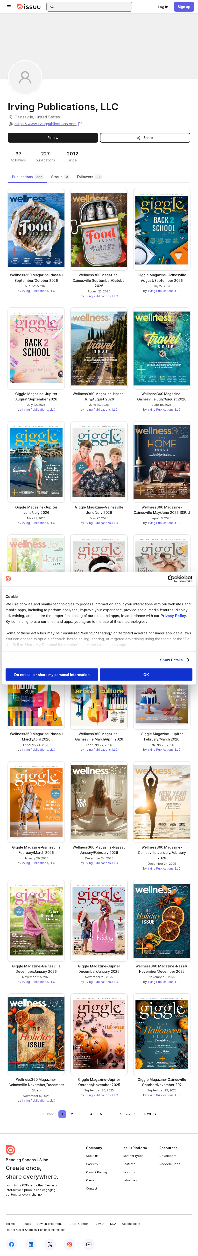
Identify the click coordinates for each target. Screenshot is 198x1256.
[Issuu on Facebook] (11, 1244)
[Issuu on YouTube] (89, 1244)
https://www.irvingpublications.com (48, 123)
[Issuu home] (28, 6)
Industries (130, 1180)
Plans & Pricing (96, 1172)
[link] (163, 7)
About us (92, 1156)
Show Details (171, 660)
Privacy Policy (173, 616)
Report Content (79, 1224)
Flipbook (129, 1172)
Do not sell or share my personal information (52, 674)
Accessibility (131, 1224)
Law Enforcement (49, 1224)
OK (146, 674)
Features (129, 1164)
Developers (168, 1156)
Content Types (133, 1156)
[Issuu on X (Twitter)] (50, 1244)
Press (90, 1180)
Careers (92, 1164)
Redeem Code (169, 1164)
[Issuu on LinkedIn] (31, 1244)
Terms (10, 1224)
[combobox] (93, 6)
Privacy (26, 1224)
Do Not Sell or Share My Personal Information (35, 1230)
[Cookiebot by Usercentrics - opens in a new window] (171, 578)
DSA (113, 1224)
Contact (91, 1188)
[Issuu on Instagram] (69, 1244)
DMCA (99, 1224)
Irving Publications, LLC (38, 291)
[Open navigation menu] (9, 7)
